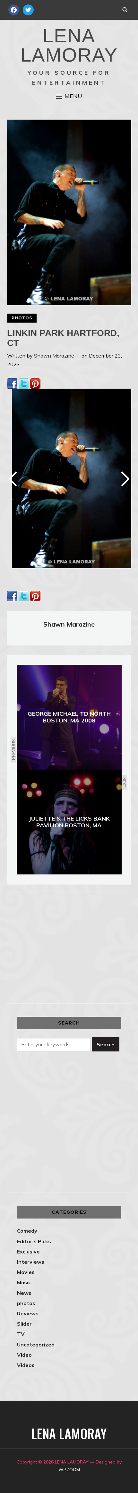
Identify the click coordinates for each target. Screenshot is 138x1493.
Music (24, 1282)
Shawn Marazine (54, 355)
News (24, 1293)
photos (22, 318)
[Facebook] (12, 382)
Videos (26, 1365)
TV (21, 1334)
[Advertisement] (71, 946)
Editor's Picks (34, 1241)
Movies (26, 1272)
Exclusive (28, 1251)
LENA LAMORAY (69, 45)
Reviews (28, 1313)
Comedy (27, 1230)
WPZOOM (69, 1469)
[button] (69, 96)
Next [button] (124, 479)
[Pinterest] (35, 382)
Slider (24, 1323)
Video (24, 1355)
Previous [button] (14, 479)
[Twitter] (24, 382)
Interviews (30, 1262)
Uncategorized (36, 1344)
